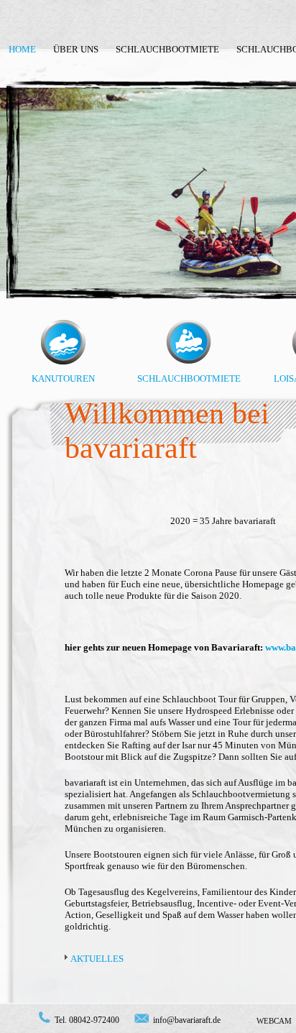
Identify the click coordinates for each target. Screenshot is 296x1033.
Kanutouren (63, 378)
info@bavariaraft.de (187, 1020)
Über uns (75, 49)
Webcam (274, 1020)
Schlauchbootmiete (167, 49)
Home (22, 49)
